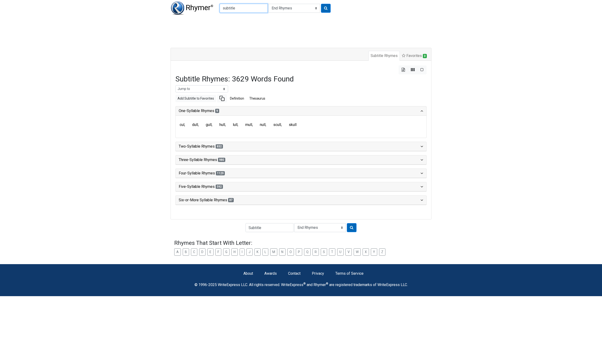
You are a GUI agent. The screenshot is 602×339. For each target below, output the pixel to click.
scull (277, 124)
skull (293, 124)
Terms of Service (349, 273)
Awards (270, 273)
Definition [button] (237, 98)
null (262, 124)
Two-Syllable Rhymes (200, 146)
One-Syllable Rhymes (198, 111)
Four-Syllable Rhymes (201, 173)
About (248, 273)
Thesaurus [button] (257, 98)
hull (222, 124)
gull (209, 124)
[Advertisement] (284, 30)
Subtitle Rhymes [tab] (384, 55)
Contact (294, 273)
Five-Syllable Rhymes (200, 186)
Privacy (318, 273)
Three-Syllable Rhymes (201, 159)
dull (195, 124)
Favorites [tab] (415, 55)
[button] (222, 98)
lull (235, 124)
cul (182, 124)
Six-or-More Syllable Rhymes (206, 200)
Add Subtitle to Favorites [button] (196, 98)
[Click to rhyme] (326, 8)
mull (248, 124)
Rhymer (199, 7)
